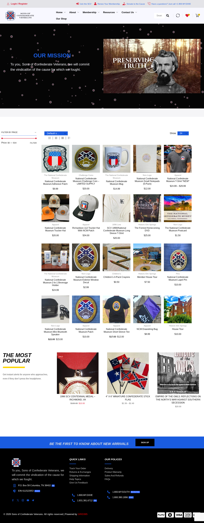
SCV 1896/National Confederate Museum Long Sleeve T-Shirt (116, 230)
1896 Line (116, 224)
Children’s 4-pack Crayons (116, 277)
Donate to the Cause (136, 4)
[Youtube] (28, 500)
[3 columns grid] (56, 138)
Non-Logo (147, 175)
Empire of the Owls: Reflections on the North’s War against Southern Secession (178, 399)
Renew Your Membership (109, 4)
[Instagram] (23, 500)
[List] (69, 138)
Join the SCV (85, 4)
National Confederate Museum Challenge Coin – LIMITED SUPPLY (86, 181)
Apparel (177, 175)
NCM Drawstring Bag (147, 329)
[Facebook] (13, 500)
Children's (116, 274)
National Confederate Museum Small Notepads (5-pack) (147, 181)
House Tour (177, 329)
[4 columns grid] (62, 138)
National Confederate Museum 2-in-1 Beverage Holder (55, 282)
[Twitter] (18, 500)
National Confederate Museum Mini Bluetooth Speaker (55, 332)
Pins (178, 274)
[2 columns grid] (49, 138)
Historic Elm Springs (147, 224)
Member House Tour (147, 277)
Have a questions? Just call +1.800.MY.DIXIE (171, 4)
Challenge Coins (86, 175)
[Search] (167, 15)
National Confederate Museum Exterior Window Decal (86, 279)
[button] (17, 4)
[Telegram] (33, 500)
